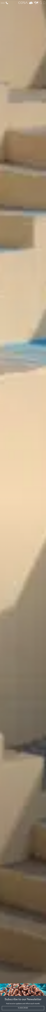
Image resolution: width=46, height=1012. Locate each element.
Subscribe (23, 1008)
